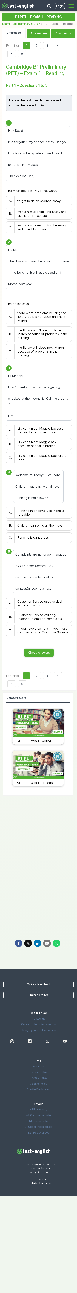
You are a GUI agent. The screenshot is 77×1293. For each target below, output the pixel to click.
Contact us (38, 1018)
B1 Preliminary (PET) (25, 23)
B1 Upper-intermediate (38, 1126)
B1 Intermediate (38, 1121)
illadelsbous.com (41, 1183)
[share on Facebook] (18, 943)
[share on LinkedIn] (37, 943)
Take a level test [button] (38, 984)
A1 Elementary (38, 1109)
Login (60, 6)
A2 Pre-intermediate (38, 1115)
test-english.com (41, 1168)
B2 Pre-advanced (39, 1132)
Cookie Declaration (38, 1089)
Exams (6, 23)
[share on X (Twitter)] (28, 943)
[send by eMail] (47, 943)
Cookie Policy (38, 1083)
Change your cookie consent (39, 1030)
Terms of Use (38, 1072)
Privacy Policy (38, 1077)
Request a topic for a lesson (38, 1024)
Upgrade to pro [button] (38, 994)
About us (38, 1066)
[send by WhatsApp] (56, 943)
